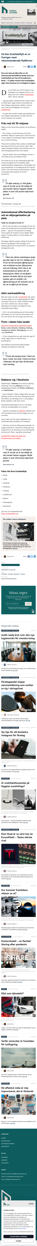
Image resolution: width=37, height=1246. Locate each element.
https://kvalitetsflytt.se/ (9, 514)
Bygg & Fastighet (6, 936)
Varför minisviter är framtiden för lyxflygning (17, 1042)
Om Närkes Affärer (19, 23)
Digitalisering (5, 778)
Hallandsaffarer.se (17, 778)
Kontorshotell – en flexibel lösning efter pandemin (16, 942)
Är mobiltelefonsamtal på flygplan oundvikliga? (15, 784)
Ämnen (3, 23)
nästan (21, 326)
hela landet (27, 326)
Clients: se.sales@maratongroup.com (12, 1176)
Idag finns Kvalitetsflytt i (10, 326)
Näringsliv (17, 574)
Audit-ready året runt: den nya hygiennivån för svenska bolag (18, 636)
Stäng (31, 1203)
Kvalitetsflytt (29, 95)
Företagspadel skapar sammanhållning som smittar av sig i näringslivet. (17, 685)
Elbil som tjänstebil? (12, 993)
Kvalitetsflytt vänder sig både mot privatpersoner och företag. (13, 437)
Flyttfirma (4, 574)
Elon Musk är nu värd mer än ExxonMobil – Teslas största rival (17, 837)
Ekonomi (4, 989)
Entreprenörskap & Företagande (9, 27)
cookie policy (22, 1228)
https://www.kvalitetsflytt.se (8, 578)
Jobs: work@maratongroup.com (10, 1179)
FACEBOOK (4, 1157)
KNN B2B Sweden (26, 727)
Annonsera (29, 23)
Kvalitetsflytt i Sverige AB (26, 27)
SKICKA (28, 603)
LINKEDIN (4, 1160)
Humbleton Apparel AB (26, 677)
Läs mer (15, 670)
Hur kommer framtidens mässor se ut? (14, 891)
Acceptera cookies (18, 1236)
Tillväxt (23, 574)
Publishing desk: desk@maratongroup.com (14, 1174)
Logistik (11, 574)
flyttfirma (22, 411)
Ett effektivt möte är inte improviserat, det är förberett (17, 1089)
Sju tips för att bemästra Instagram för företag (14, 733)
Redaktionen (9, 23)
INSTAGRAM (5, 1163)
